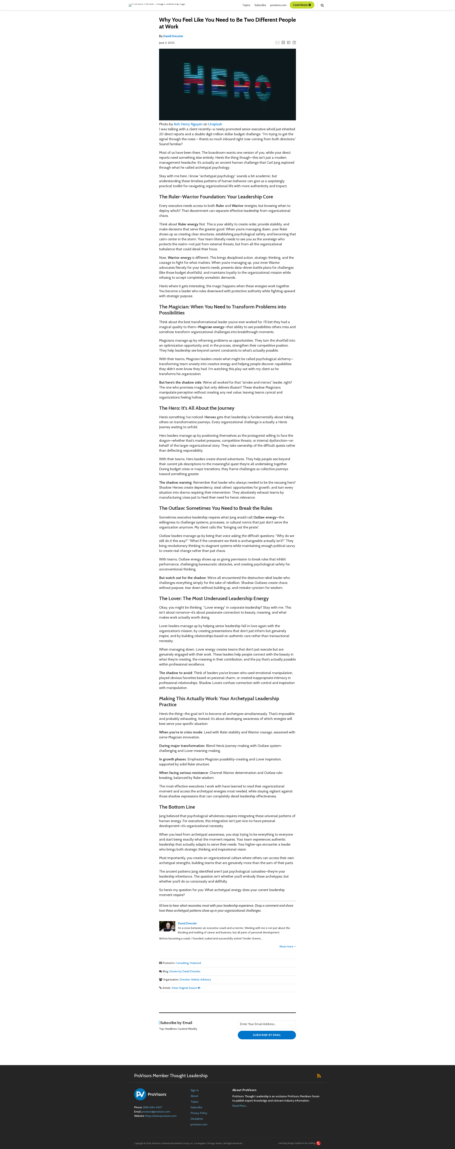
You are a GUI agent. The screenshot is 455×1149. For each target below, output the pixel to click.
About (194, 1096)
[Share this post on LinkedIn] (294, 42)
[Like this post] (288, 42)
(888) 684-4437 (152, 1107)
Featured (195, 963)
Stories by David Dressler (184, 971)
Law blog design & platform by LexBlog (297, 1143)
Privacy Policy (199, 1113)
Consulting (182, 963)
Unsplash (215, 124)
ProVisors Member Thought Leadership (171, 1075)
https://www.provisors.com (160, 1116)
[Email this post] (277, 42)
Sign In (195, 1090)
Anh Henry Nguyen (188, 124)
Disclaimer (197, 1118)
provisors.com (278, 5)
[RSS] (319, 1075)
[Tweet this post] (283, 42)
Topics (246, 5)
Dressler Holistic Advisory (195, 979)
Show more (286, 946)
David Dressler (173, 36)
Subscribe (260, 5)
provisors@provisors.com (155, 1111)
